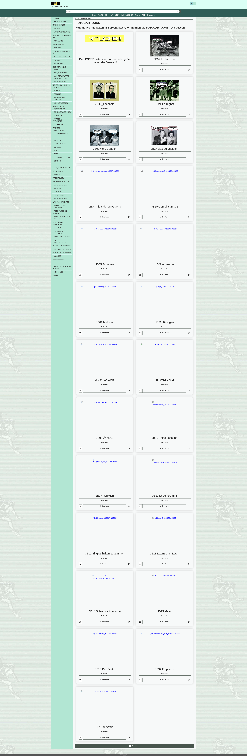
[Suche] (180, 11)
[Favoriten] (188, 70)
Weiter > (137, 746)
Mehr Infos (164, 63)
